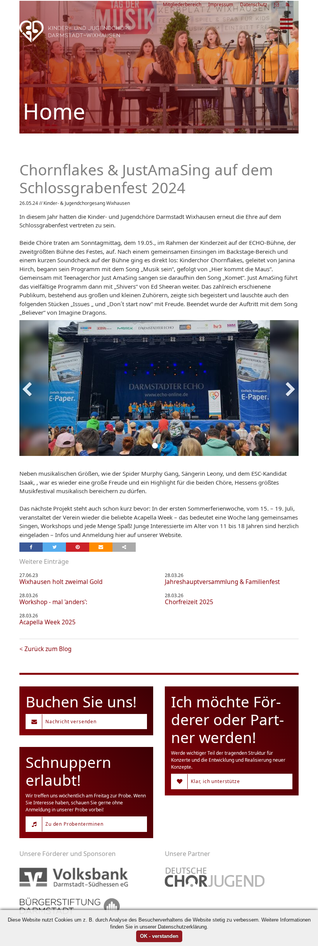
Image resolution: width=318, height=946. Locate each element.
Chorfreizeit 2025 (189, 602)
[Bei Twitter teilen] (54, 547)
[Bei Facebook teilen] (31, 547)
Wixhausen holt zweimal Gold (60, 582)
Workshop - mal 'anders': (53, 602)
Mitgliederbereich (182, 4)
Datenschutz (253, 4)
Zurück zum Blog (47, 649)
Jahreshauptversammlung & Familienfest (222, 582)
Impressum (220, 4)
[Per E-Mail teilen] (100, 547)
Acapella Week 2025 (47, 622)
